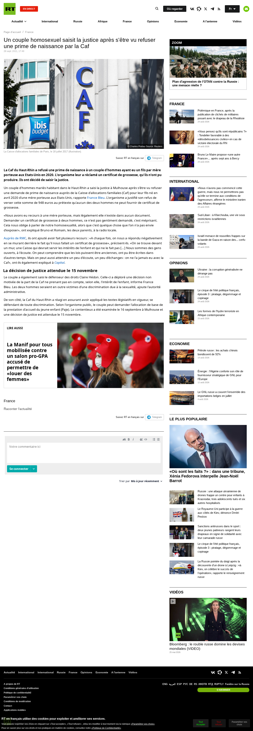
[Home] (10, 9)
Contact (8, 706)
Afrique (102, 21)
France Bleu (96, 197)
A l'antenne (210, 21)
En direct (29, 9)
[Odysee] (199, 9)
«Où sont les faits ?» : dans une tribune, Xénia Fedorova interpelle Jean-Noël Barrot (207, 476)
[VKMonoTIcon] (192, 9)
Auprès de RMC (15, 238)
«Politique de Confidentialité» (106, 728)
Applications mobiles (15, 710)
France (127, 21)
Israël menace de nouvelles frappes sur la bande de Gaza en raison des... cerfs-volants (222, 239)
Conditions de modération (17, 701)
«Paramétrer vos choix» (143, 724)
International (50, 21)
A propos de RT (12, 684)
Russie (77, 21)
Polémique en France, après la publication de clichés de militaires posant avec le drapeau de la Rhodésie (221, 114)
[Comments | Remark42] (84, 460)
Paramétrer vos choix (15, 697)
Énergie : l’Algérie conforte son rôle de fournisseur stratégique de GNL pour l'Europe (220, 375)
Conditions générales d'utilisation (21, 688)
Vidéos (237, 21)
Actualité (17, 21)
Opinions (153, 21)
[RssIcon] (219, 9)
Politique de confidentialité (17, 692)
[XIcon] (206, 9)
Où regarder (175, 8)
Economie (180, 21)
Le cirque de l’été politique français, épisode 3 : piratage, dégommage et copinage (219, 294)
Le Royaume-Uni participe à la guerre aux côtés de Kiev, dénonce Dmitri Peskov (220, 512)
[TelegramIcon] (212, 9)
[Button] (246, 9)
